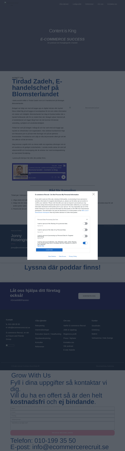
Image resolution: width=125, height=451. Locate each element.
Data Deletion (52, 256)
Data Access (62, 256)
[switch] (85, 223)
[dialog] (62, 225)
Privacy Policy (73, 256)
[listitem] (62, 219)
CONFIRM (49, 250)
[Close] (94, 194)
